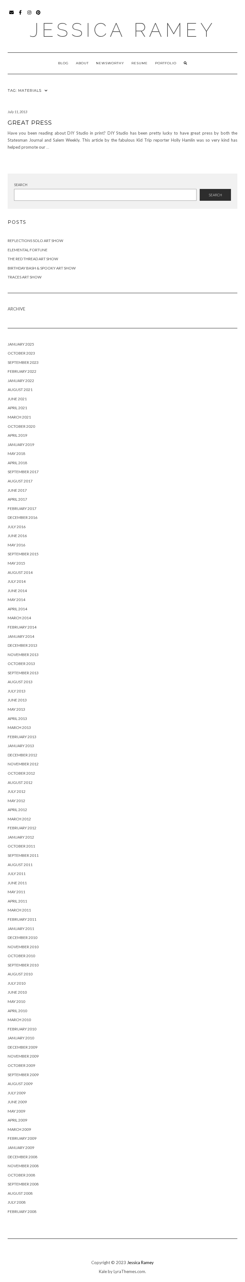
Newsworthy (110, 63)
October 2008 (21, 1175)
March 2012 (19, 819)
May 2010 (16, 1001)
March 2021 (19, 417)
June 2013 (17, 700)
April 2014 (17, 608)
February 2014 (22, 627)
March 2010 (19, 1019)
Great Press (30, 122)
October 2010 (21, 955)
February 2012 (22, 827)
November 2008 (23, 1165)
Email (12, 15)
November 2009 (23, 1056)
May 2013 (16, 709)
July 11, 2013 (17, 112)
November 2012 (23, 764)
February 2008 (22, 1211)
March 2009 (19, 1129)
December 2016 (22, 517)
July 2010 (17, 983)
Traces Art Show (24, 277)
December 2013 (22, 645)
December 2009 (22, 1047)
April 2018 (17, 462)
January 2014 (21, 636)
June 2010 (17, 992)
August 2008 (20, 1193)
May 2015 (16, 563)
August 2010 (20, 974)
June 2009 (17, 1101)
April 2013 (17, 718)
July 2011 (17, 873)
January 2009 (21, 1147)
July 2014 (17, 581)
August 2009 (20, 1083)
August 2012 (20, 782)
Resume (139, 63)
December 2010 (22, 937)
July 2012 (17, 791)
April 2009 (17, 1120)
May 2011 (16, 891)
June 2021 (17, 398)
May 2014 (16, 599)
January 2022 (21, 380)
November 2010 (23, 946)
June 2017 (17, 490)
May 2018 (16, 453)
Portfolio (165, 63)
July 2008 (17, 1202)
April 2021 (17, 407)
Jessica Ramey (123, 30)
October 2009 (21, 1065)
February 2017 (22, 508)
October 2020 (21, 426)
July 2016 (17, 526)
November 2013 (23, 654)
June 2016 (17, 535)
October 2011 (21, 846)
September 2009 (23, 1074)
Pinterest (38, 15)
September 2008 (23, 1184)
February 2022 (22, 371)
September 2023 (23, 362)
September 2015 (23, 553)
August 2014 (20, 572)
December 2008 (22, 1156)
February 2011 (22, 919)
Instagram (29, 15)
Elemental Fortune (28, 249)
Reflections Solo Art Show (35, 240)
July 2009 (17, 1092)
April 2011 (17, 901)
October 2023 (21, 353)
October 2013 (21, 663)
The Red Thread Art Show (33, 258)
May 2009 (16, 1111)
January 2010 (21, 1038)
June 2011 (17, 882)
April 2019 (17, 435)
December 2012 (22, 755)
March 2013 (19, 727)
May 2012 (16, 800)
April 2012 (17, 809)
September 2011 (23, 855)
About (82, 63)
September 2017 (23, 471)
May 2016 (16, 545)
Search (20, 185)
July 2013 (17, 691)
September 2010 (23, 965)
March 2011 (19, 910)
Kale (103, 1271)
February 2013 (22, 736)
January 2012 (21, 837)
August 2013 (20, 681)
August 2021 (20, 389)
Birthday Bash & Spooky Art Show (42, 268)
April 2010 (17, 1010)
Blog (63, 63)
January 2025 (21, 344)
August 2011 (20, 864)
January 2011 (21, 928)
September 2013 (23, 672)
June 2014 (17, 590)
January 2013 (21, 745)
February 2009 (22, 1138)
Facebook (21, 15)
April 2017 (17, 499)
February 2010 (22, 1029)
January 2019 (21, 444)
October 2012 (21, 773)
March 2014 (19, 617)
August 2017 (20, 481)
